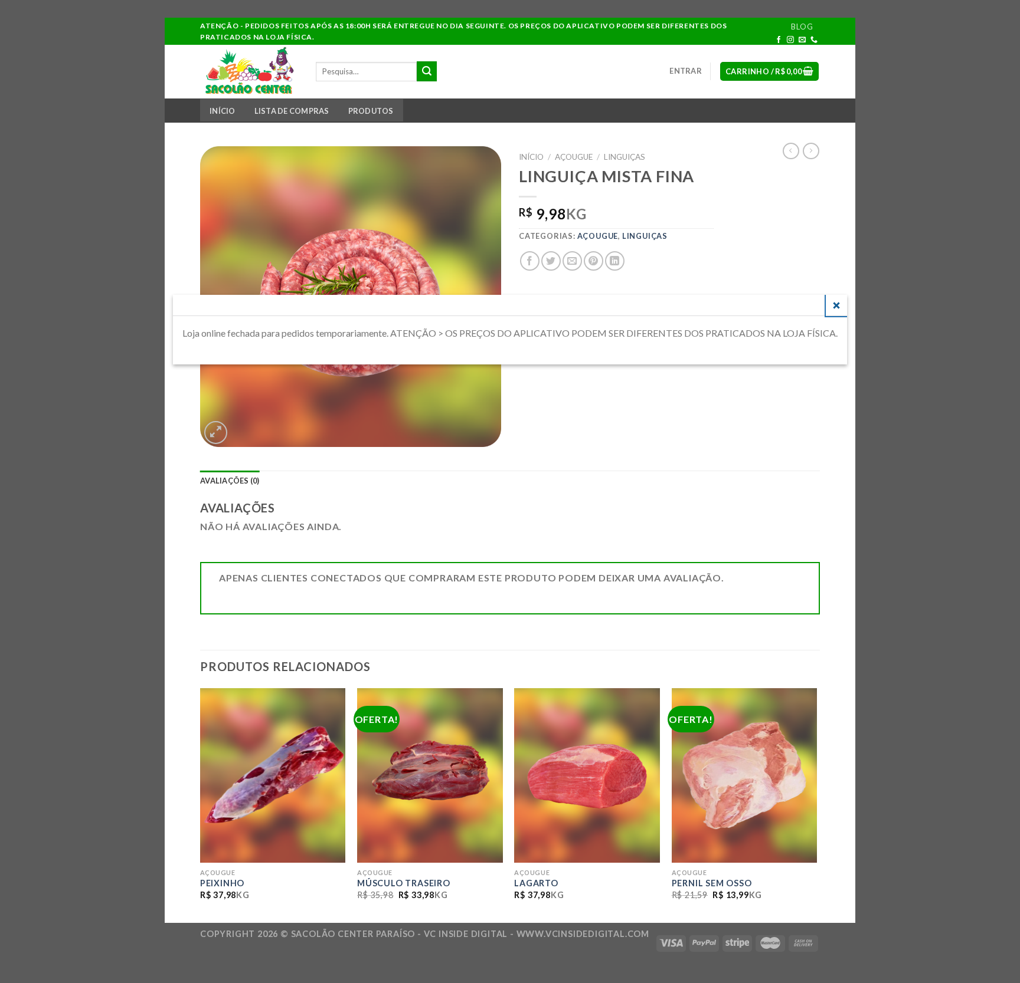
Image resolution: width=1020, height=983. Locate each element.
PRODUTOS (371, 111)
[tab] (230, 481)
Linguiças (624, 157)
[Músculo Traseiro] (430, 775)
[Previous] (201, 804)
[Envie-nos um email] (802, 40)
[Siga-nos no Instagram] (791, 40)
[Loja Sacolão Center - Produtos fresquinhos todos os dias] (249, 71)
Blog (802, 26)
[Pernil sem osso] (745, 775)
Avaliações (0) (230, 480)
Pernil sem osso (712, 883)
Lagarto (536, 883)
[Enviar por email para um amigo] (572, 261)
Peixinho (222, 883)
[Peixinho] (273, 775)
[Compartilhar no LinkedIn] (615, 261)
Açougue (574, 157)
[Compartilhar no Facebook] (530, 261)
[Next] (816, 804)
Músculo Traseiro (403, 883)
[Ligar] (814, 40)
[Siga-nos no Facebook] (779, 40)
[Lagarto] (587, 775)
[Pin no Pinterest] (593, 261)
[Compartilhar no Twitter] (551, 261)
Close (836, 305)
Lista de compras (291, 111)
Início (223, 111)
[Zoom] (215, 432)
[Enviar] (427, 71)
